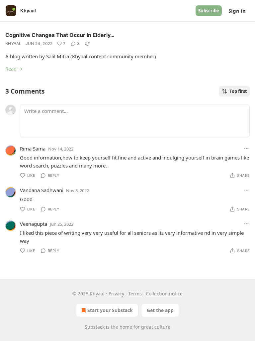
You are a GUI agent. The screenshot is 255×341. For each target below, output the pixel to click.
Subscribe (208, 11)
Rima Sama (32, 148)
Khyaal (13, 43)
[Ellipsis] (246, 148)
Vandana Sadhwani (41, 190)
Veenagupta (33, 223)
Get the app (160, 310)
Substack (95, 327)
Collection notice (164, 293)
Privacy (116, 293)
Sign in (237, 10)
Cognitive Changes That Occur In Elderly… (60, 35)
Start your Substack (110, 310)
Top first (238, 91)
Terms (135, 293)
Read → (14, 68)
